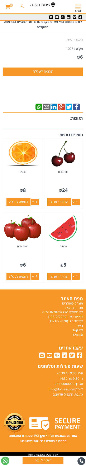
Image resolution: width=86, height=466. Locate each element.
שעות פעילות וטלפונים (60, 365)
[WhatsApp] (38, 106)
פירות (69, 39)
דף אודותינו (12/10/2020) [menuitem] (66, 321)
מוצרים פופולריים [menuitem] (72, 303)
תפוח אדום (22, 246)
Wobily (31, 454)
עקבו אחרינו (71, 347)
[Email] (46, 106)
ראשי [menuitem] (80, 325)
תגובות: (76, 118)
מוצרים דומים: (71, 134)
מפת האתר (72, 298)
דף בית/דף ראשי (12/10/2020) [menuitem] (62, 312)
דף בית (79, 39)
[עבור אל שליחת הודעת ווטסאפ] (5, 461)
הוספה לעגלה (59, 202)
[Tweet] (69, 106)
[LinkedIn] (54, 106)
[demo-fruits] (43, 5)
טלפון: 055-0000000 (69, 384)
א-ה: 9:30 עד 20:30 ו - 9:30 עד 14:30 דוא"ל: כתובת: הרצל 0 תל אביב (66, 383)
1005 (69, 48)
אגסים (23, 172)
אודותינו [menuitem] (78, 334)
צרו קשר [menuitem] (77, 330)
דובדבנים (63, 172)
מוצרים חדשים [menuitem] (74, 308)
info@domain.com (62, 389)
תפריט (78, 10)
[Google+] (61, 106)
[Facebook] (76, 106)
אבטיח (63, 246)
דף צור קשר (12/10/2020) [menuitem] (65, 316)
